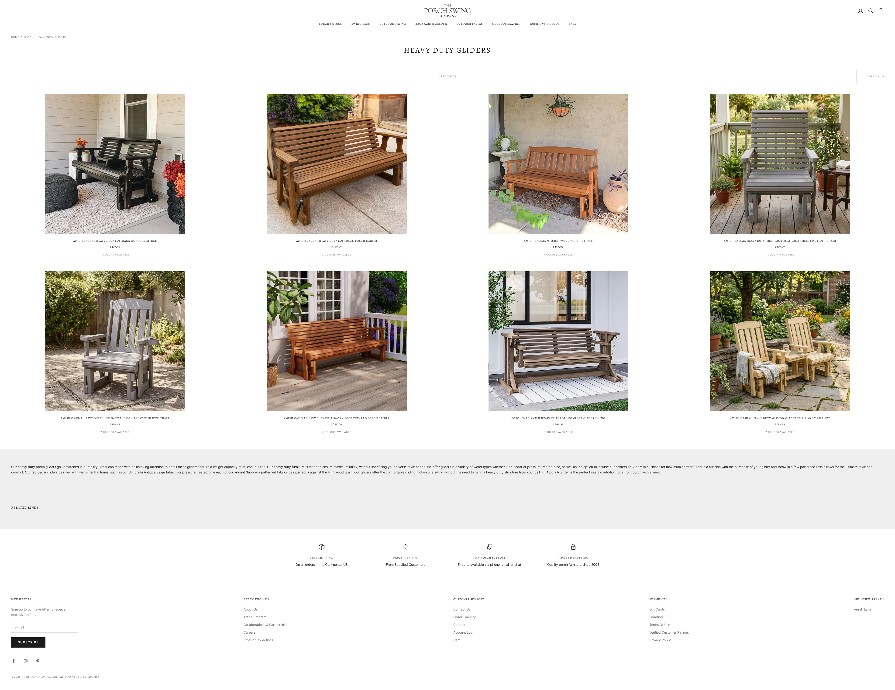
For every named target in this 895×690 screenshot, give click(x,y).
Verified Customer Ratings (669, 632)
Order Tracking (464, 617)
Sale (572, 24)
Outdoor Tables (470, 24)
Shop (27, 37)
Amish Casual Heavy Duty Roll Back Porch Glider (336, 241)
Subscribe (28, 642)
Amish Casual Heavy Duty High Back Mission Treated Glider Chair (115, 418)
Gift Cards (657, 609)
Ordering (656, 617)
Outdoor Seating (506, 24)
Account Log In (464, 632)
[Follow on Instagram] (25, 661)
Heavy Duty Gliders (51, 37)
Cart (456, 640)
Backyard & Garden (431, 24)
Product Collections (258, 640)
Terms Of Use (659, 625)
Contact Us (461, 609)
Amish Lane (862, 609)
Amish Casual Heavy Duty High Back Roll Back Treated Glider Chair (780, 241)
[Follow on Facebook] (13, 661)
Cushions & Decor (545, 24)
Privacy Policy (660, 640)
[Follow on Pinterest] (37, 661)
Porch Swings (330, 24)
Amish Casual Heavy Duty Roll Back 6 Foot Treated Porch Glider (336, 418)
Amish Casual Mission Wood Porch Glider (558, 241)
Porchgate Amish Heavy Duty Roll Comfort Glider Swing (558, 418)
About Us (251, 609)
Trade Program (255, 617)
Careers (249, 632)
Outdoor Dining (392, 24)
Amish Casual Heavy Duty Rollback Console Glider (115, 241)
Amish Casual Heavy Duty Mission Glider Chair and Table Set (780, 418)
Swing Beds (360, 24)
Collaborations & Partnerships (266, 625)
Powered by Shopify (83, 676)
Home (15, 37)
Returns (459, 625)
